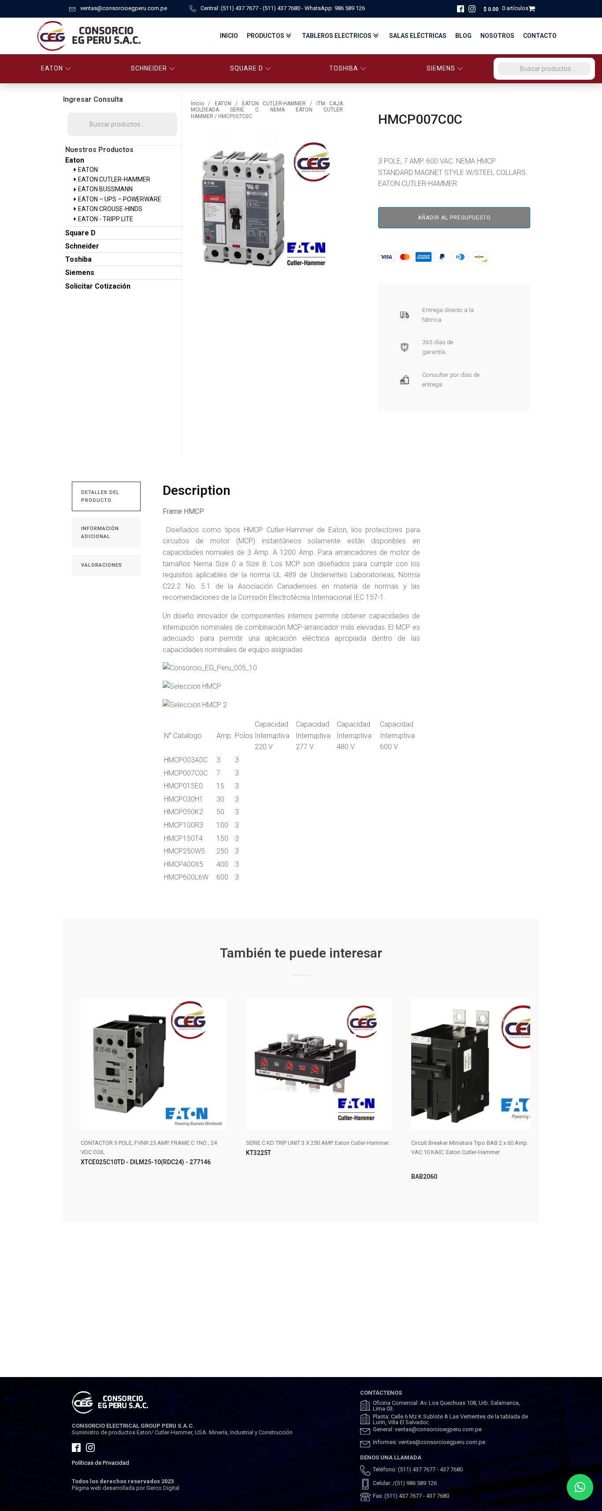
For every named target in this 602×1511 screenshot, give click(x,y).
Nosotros (497, 35)
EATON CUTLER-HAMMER (274, 103)
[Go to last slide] (79, 1096)
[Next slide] (523, 1096)
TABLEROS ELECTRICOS (337, 35)
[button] (580, 1487)
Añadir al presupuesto (454, 218)
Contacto (540, 35)
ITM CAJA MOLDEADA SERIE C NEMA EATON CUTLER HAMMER (267, 109)
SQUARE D (246, 68)
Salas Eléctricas (417, 35)
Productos (265, 35)
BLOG (463, 35)
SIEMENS (441, 68)
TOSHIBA (343, 68)
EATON (52, 68)
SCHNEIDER (149, 68)
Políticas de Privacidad (100, 1462)
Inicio (229, 35)
